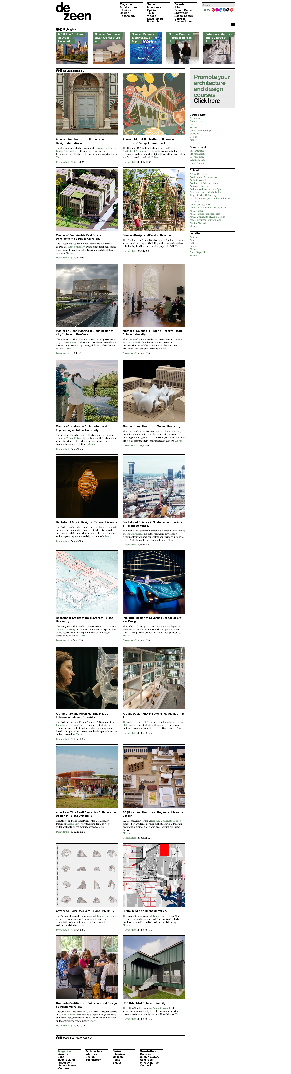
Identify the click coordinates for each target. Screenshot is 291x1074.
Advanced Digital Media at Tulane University (85, 911)
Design (124, 13)
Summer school (198, 159)
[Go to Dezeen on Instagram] (217, 10)
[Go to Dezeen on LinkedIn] (221, 10)
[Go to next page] (60, 70)
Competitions (183, 21)
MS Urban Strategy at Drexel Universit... (70, 38)
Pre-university (197, 153)
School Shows (183, 16)
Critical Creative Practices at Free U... (180, 38)
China (193, 249)
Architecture (128, 7)
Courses (180, 18)
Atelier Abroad (198, 222)
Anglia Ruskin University (203, 195)
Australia (195, 236)
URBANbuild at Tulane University (144, 1003)
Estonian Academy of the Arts (72, 725)
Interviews (154, 7)
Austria (194, 239)
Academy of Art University (204, 182)
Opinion (152, 10)
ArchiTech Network (200, 204)
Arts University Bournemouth (206, 219)
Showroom (181, 13)
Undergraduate (198, 162)
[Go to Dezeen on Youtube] (232, 10)
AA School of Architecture (203, 176)
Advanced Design (199, 186)
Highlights (69, 29)
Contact (145, 1065)
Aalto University (198, 179)
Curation (194, 133)
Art (191, 124)
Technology (127, 16)
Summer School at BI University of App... (144, 38)
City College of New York (69, 342)
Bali (192, 242)
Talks (151, 13)
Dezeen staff (62, 161)
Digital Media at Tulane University (145, 911)
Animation (195, 118)
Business (194, 127)
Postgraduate (197, 150)
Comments (147, 1054)
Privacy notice (149, 1062)
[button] (233, 25)
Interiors (125, 10)
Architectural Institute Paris (205, 213)
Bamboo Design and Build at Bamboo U (148, 235)
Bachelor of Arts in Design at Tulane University (86, 522)
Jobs (177, 7)
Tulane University (75, 246)
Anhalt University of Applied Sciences (210, 198)
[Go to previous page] (57, 70)
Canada (194, 246)
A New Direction (198, 173)
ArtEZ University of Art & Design (207, 216)
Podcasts (153, 21)
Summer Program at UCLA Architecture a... (108, 38)
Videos (151, 16)
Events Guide (183, 10)
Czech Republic (198, 252)
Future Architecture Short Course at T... (219, 38)
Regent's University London (166, 820)
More (59, 157)
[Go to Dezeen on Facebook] (224, 10)
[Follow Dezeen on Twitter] (228, 10)
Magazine (126, 4)
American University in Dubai (205, 192)
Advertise (146, 1059)
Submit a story (149, 1057)
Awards (179, 4)
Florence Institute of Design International (150, 149)
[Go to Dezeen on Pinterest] (213, 10)
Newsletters (155, 18)
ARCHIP (194, 201)
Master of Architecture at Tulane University (151, 426)
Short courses (197, 156)
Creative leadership (200, 130)
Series (151, 4)
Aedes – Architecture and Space (206, 189)
